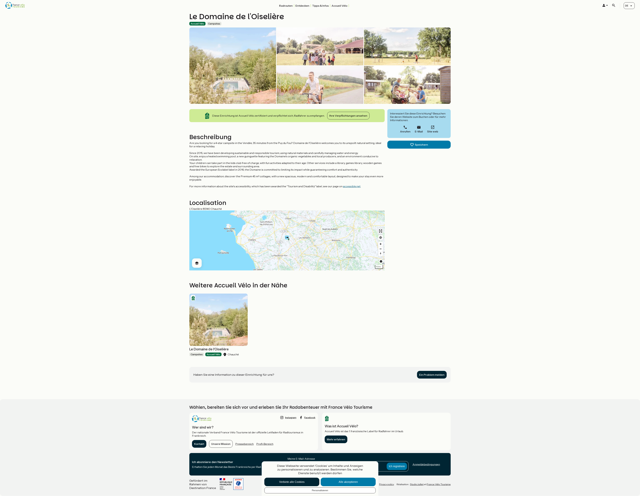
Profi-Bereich (264, 444)
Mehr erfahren (336, 439)
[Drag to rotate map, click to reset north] (380, 253)
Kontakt (199, 444)
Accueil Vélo (339, 5)
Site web (432, 131)
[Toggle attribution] (381, 261)
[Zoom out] (380, 248)
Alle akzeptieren (348, 482)
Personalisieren (320, 490)
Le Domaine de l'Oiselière (209, 349)
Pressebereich (244, 444)
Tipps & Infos (320, 5)
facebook (309, 417)
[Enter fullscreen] (380, 231)
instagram (290, 417)
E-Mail (419, 131)
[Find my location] (380, 237)
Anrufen (405, 131)
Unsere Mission (220, 444)
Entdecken (302, 5)
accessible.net (351, 186)
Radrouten (286, 5)
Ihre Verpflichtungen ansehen (348, 115)
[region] (287, 240)
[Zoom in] (380, 244)
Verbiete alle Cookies (291, 482)
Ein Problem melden (431, 374)
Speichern (421, 144)
